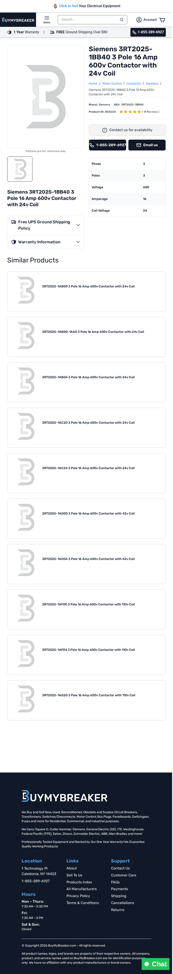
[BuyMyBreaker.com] (18, 20)
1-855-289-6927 (36, 881)
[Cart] (162, 20)
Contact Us (120, 868)
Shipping (118, 896)
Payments (119, 889)
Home (93, 83)
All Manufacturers (81, 889)
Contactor (134, 83)
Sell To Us (74, 875)
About (71, 868)
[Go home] (64, 796)
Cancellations (122, 903)
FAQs (115, 882)
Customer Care (123, 875)
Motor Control (112, 83)
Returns (117, 910)
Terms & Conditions (82, 903)
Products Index (79, 882)
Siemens (152, 83)
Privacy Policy (78, 896)
